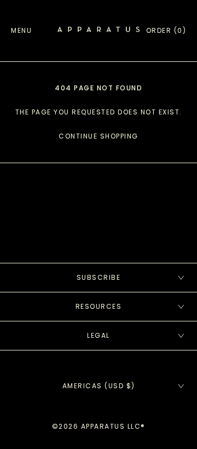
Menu (21, 30)
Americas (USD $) (98, 385)
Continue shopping (98, 136)
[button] (166, 31)
